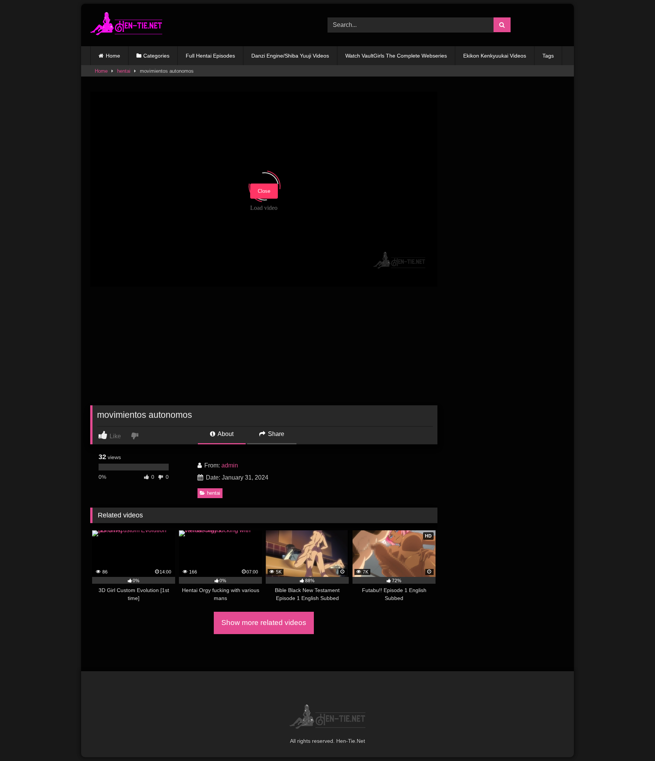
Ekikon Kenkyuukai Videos (494, 56)
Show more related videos (263, 623)
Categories (156, 56)
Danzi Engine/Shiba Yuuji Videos (290, 56)
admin (229, 465)
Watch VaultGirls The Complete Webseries (396, 56)
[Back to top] (631, 738)
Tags (548, 56)
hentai (123, 71)
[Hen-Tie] (126, 25)
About (224, 434)
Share (275, 434)
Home (113, 56)
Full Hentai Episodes (210, 56)
